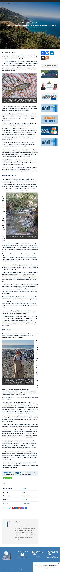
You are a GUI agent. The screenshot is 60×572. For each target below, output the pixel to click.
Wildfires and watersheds (32, 22)
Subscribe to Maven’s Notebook (46, 567)
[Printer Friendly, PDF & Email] (7, 479)
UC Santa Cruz (26, 27)
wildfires (24, 55)
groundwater (24, 406)
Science (24, 22)
